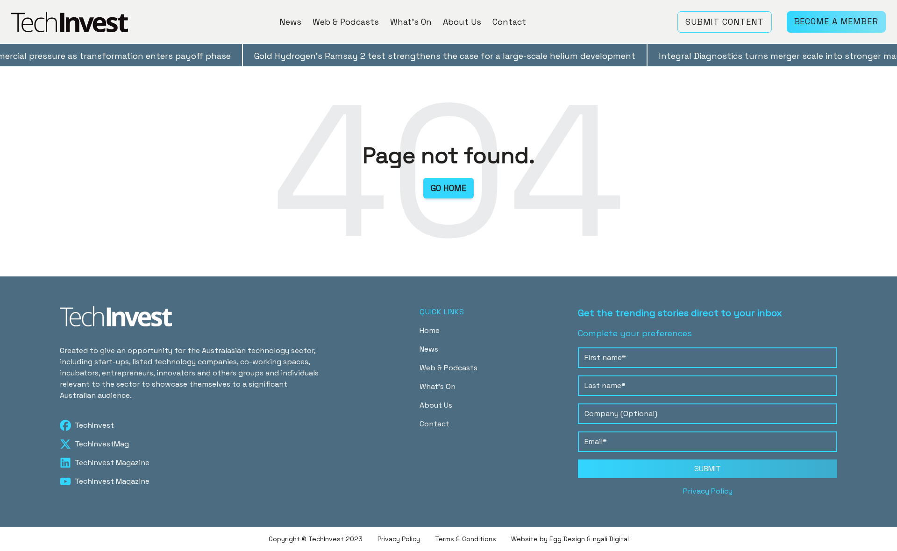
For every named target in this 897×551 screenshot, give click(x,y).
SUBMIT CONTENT (724, 21)
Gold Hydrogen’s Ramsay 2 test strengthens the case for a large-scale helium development (434, 55)
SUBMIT (707, 468)
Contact (509, 21)
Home (430, 330)
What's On (411, 21)
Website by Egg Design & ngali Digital (570, 539)
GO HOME (448, 188)
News (290, 21)
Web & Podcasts (346, 21)
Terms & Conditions (465, 539)
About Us (462, 21)
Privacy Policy (708, 491)
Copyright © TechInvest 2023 (316, 539)
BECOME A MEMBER (836, 21)
